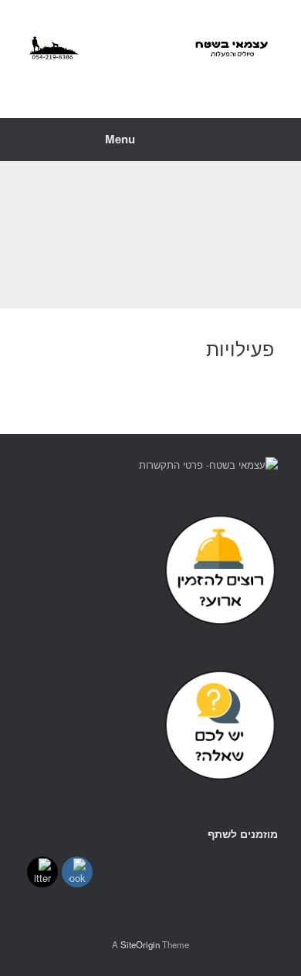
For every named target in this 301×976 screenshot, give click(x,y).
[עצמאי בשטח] (150, 47)
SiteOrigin (140, 944)
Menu (120, 138)
